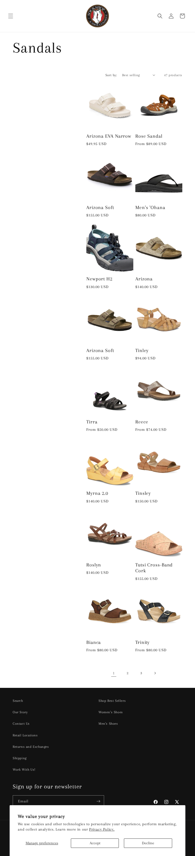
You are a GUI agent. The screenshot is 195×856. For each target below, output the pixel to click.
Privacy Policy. (102, 829)
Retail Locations (25, 735)
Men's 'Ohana (150, 207)
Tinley (142, 350)
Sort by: (111, 75)
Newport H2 (99, 278)
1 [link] (114, 673)
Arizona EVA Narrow (108, 136)
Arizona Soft (100, 207)
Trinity (142, 642)
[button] (10, 16)
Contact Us (21, 723)
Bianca (93, 642)
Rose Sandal (148, 136)
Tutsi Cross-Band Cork (154, 567)
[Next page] (154, 673)
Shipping (20, 758)
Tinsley (143, 493)
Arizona (144, 278)
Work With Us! (24, 769)
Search (18, 701)
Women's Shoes (111, 712)
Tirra (92, 421)
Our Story (20, 712)
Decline (148, 843)
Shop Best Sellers (112, 701)
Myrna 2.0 (97, 493)
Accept (95, 843)
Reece (141, 421)
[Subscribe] (98, 801)
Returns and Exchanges (31, 747)
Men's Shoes (108, 723)
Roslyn (93, 564)
